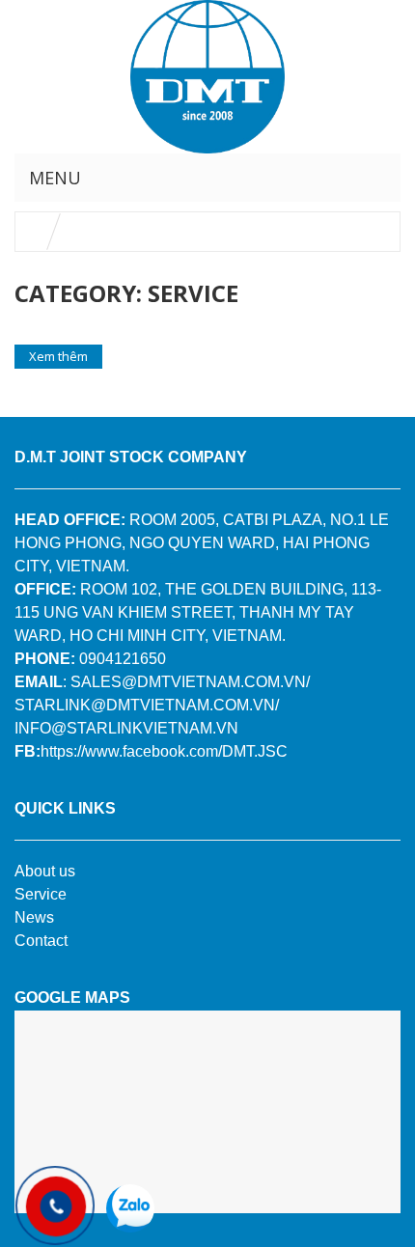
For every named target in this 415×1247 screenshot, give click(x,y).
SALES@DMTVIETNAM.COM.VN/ (190, 682)
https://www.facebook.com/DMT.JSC (164, 751)
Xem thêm (58, 356)
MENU (55, 177)
